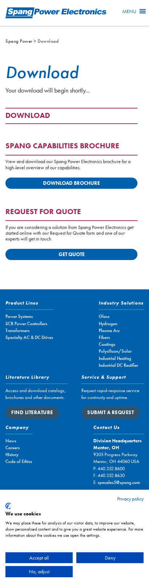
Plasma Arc (109, 330)
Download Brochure (71, 183)
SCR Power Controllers (26, 323)
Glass (104, 316)
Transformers (17, 330)
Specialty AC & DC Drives (29, 337)
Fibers (104, 337)
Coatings (107, 344)
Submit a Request (110, 412)
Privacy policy (130, 498)
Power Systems (19, 316)
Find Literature (32, 412)
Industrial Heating (115, 358)
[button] (129, 11)
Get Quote (72, 254)
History (11, 454)
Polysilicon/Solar (115, 351)
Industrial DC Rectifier (118, 365)
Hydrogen (108, 323)
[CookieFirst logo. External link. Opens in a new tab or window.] (8, 506)
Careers (12, 447)
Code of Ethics (18, 461)
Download (27, 116)
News (10, 441)
